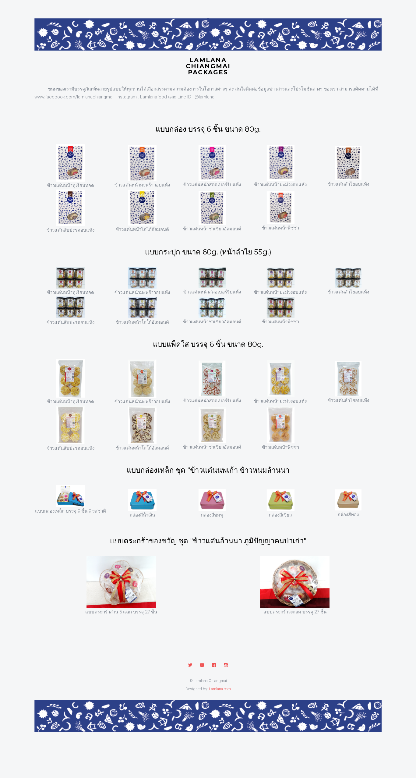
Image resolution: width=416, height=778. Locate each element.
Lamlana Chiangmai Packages (208, 62)
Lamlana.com (220, 689)
